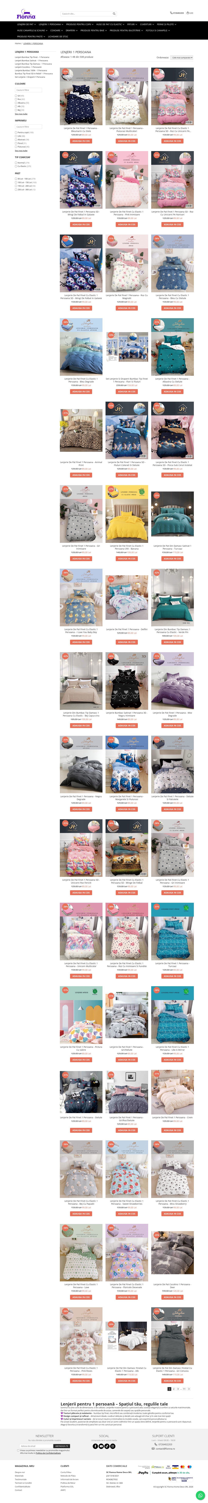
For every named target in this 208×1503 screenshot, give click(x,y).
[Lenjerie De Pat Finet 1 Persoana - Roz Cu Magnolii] (127, 263)
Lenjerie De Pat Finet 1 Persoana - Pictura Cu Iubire (81, 1048)
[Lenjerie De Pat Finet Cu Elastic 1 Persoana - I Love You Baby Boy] (81, 597)
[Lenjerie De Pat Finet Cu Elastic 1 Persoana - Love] (81, 1252)
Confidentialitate (22, 1486)
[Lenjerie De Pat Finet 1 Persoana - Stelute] (81, 1092)
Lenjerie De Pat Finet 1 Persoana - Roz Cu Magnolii (127, 297)
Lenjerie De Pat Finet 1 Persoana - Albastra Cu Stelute (172, 380)
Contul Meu (66, 1472)
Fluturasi (22, 146)
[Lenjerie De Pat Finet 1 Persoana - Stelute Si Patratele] (172, 764)
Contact (18, 1490)
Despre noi (20, 1472)
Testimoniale (20, 1479)
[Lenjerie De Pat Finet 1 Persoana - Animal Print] (81, 430)
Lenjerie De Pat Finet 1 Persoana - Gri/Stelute (127, 1048)
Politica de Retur (68, 1483)
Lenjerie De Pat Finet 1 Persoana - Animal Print (81, 464)
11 (184, 1388)
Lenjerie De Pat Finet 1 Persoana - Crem (172, 1117)
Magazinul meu (24, 1466)
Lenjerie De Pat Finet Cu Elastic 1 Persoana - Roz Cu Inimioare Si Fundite (127, 965)
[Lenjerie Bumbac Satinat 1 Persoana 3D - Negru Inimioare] (127, 681)
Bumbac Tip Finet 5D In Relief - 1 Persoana (34, 73)
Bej (19, 110)
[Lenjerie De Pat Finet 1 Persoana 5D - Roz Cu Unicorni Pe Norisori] (172, 180)
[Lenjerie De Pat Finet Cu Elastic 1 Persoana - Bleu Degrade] (81, 347)
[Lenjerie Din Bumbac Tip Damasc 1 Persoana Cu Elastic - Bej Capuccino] (81, 681)
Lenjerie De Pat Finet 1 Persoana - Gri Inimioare (81, 547)
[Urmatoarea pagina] (189, 1389)
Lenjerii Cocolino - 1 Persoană (28, 67)
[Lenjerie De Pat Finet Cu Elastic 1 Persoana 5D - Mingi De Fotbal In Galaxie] (81, 263)
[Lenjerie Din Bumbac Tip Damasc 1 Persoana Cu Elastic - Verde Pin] (172, 597)
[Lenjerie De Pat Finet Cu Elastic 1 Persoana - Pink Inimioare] (127, 180)
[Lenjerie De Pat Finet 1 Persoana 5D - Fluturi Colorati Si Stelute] (127, 430)
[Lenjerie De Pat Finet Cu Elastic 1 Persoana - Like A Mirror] (172, 1015)
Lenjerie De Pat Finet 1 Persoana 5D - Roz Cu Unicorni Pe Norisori (172, 213)
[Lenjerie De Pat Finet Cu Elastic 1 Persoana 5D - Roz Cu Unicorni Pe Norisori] (172, 96)
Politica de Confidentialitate (48, 1453)
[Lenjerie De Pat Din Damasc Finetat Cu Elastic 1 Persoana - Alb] (127, 1336)
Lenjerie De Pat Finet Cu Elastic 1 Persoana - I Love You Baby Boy (81, 631)
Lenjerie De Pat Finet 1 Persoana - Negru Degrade (81, 798)
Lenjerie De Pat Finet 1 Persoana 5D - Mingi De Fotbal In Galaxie (81, 213)
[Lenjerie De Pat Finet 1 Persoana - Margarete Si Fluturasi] (127, 764)
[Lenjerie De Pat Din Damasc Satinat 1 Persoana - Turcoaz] (172, 514)
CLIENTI (65, 1466)
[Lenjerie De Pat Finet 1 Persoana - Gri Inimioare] (81, 514)
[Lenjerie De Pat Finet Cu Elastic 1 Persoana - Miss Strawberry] (172, 1169)
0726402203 (165, 1444)
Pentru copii (23, 132)
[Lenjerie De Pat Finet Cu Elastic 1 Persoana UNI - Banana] (127, 514)
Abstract (21, 139)
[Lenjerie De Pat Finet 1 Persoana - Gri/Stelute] (127, 1015)
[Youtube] (101, 1446)
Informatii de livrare (69, 1479)
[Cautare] (114, 13)
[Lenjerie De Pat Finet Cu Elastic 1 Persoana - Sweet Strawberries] (127, 1169)
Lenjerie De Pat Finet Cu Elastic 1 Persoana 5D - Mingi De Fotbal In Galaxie (81, 297)
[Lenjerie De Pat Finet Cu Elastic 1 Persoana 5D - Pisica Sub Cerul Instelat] (172, 430)
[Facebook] (95, 1446)
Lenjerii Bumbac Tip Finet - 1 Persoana (32, 57)
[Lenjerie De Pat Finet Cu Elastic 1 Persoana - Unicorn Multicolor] (81, 931)
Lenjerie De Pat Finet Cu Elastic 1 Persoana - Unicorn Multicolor (81, 965)
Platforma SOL (67, 1486)
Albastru (21, 102)
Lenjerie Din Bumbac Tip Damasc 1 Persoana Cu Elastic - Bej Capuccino (81, 714)
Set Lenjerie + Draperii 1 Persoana (30, 77)
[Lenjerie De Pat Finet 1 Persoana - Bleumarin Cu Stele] (81, 96)
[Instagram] (112, 1446)
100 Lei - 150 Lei (25, 182)
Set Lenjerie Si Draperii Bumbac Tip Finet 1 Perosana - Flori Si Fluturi (127, 380)
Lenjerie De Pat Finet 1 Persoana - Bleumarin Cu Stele (81, 130)
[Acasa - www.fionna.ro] (30, 13)
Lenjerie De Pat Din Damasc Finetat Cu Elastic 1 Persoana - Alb (126, 1369)
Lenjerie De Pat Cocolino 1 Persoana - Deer (172, 1286)
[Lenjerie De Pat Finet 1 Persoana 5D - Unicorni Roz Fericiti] (81, 848)
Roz (19, 99)
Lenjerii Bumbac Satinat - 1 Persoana (31, 60)
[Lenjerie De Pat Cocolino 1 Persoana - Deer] (172, 1252)
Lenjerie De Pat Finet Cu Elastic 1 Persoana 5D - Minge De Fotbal (126, 881)
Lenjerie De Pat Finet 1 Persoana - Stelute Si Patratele (173, 798)
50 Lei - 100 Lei (24, 178)
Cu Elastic (22, 166)
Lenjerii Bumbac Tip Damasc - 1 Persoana (33, 63)
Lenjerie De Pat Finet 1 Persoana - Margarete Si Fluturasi (127, 798)
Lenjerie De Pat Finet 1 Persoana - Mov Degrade (172, 714)
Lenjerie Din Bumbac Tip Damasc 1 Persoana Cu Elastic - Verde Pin (172, 631)
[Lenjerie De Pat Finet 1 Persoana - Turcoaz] (172, 931)
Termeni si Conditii (23, 1483)
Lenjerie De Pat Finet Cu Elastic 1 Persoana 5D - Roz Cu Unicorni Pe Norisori (172, 130)
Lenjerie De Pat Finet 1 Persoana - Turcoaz (172, 965)
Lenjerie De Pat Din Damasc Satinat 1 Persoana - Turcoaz (172, 547)
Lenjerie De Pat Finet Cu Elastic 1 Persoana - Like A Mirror (172, 1048)
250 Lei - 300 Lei (25, 189)
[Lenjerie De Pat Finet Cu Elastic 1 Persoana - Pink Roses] (81, 1336)
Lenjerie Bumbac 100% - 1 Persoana (31, 70)
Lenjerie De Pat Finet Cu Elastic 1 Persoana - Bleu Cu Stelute (172, 297)
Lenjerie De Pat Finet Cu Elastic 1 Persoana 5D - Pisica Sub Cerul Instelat (172, 464)
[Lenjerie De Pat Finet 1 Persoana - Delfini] (127, 597)
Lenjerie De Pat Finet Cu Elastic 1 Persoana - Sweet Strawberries (126, 1202)
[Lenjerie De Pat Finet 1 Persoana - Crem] (172, 1092)
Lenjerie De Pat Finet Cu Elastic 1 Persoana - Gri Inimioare (172, 881)
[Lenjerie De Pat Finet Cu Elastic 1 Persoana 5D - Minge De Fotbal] (127, 848)
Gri (19, 95)
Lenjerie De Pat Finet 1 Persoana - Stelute (81, 1117)
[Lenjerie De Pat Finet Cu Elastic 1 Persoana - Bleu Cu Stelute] (172, 263)
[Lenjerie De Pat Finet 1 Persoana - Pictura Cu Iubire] (81, 1015)
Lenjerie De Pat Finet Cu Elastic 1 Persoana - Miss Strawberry (172, 1202)
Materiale (19, 1475)
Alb (19, 106)
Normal (21, 162)
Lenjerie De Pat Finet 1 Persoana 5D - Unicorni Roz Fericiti (81, 881)
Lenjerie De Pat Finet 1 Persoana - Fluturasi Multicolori (127, 130)
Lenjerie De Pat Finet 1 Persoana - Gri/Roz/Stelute (127, 1119)
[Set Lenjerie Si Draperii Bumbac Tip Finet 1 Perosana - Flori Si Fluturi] (127, 347)
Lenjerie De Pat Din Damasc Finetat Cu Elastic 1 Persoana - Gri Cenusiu (172, 1369)
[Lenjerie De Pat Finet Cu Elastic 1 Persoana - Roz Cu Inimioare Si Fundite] (127, 931)
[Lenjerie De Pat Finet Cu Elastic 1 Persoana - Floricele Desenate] (127, 1252)
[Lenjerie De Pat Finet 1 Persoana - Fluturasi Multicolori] (127, 96)
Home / (19, 43)
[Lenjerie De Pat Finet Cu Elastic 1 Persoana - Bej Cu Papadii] (81, 1169)
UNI (19, 136)
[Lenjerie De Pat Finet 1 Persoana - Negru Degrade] (81, 764)
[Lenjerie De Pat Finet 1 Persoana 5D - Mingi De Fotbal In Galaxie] (81, 180)
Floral (20, 143)
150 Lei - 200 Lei (25, 185)
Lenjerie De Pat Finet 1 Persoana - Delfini (127, 629)
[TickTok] (107, 1446)
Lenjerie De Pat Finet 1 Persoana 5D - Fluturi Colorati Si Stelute (127, 464)
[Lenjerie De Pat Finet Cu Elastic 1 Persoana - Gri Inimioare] (172, 848)
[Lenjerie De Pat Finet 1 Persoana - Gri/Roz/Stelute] (127, 1092)
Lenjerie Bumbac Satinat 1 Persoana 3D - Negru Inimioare (127, 714)
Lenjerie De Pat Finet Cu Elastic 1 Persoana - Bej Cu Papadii (81, 1202)
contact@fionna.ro (165, 1448)
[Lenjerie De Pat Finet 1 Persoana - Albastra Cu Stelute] (172, 347)
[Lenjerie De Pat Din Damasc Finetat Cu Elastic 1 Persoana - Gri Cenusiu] (172, 1336)
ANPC (63, 1490)
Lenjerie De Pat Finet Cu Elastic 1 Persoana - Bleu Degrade (81, 380)
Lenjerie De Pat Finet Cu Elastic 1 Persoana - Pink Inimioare (126, 213)
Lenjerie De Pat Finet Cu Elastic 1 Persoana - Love (81, 1286)
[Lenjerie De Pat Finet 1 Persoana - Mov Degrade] (172, 681)
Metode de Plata (68, 1475)
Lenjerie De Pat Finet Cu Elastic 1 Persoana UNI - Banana (126, 547)
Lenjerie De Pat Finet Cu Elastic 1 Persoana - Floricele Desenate (126, 1286)
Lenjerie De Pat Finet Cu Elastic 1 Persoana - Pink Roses (81, 1369)
